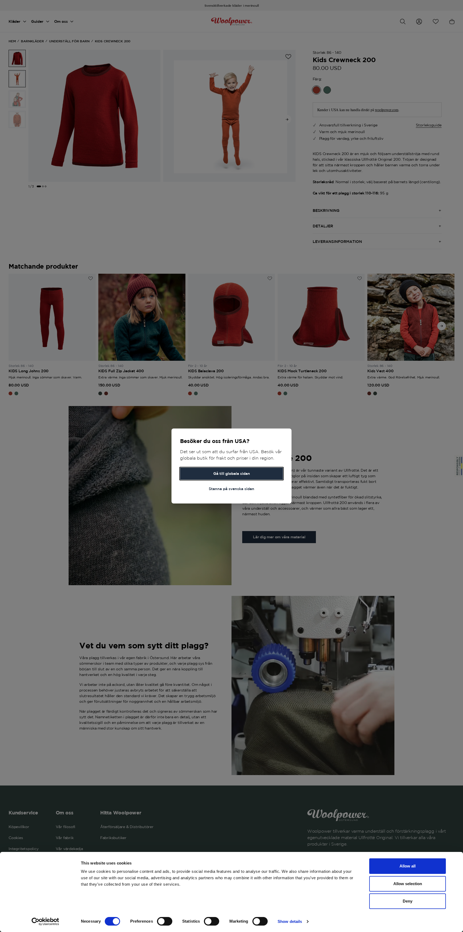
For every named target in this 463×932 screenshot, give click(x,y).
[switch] (164, 921)
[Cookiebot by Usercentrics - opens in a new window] (45, 922)
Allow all (407, 866)
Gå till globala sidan (231, 473)
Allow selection (407, 883)
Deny (407, 901)
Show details (290, 921)
